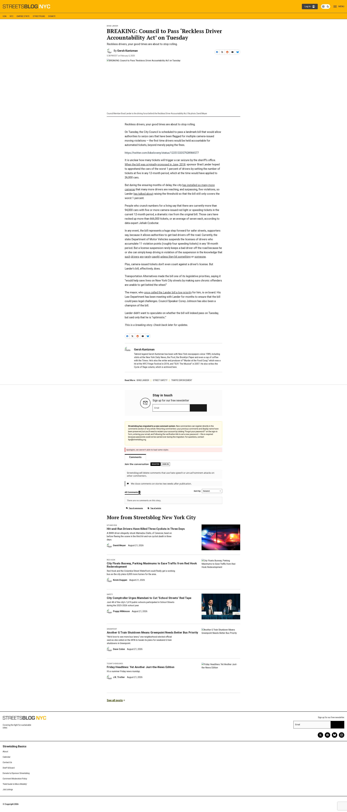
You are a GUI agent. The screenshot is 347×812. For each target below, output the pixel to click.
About (5, 751)
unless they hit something (175, 256)
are (142, 256)
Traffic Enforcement (181, 380)
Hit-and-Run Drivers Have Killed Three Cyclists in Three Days (146, 528)
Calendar (6, 757)
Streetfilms (39, 16)
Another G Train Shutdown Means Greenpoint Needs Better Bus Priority (152, 632)
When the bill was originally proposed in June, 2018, (155, 164)
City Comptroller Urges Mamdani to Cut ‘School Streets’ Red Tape (149, 598)
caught (156, 256)
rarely (147, 256)
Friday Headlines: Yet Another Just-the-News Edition (140, 667)
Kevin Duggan (120, 580)
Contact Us (7, 762)
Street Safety (160, 380)
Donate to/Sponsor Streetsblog (16, 773)
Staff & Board (9, 768)
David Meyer (119, 545)
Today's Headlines (115, 663)
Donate (52, 16)
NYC (11, 16)
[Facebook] (327, 735)
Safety (110, 594)
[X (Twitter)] (320, 735)
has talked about (143, 193)
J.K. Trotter (119, 677)
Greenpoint (112, 629)
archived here (170, 367)
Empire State (23, 16)
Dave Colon (119, 649)
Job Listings (8, 789)
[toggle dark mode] (325, 6)
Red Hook (111, 560)
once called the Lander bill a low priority (168, 292)
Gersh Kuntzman (127, 50)
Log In (308, 6)
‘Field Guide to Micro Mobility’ (15, 784)
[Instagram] (341, 735)
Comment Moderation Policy (15, 779)
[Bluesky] (334, 735)
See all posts (115, 700)
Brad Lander (112, 26)
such (127, 256)
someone (200, 256)
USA (5, 16)
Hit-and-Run (112, 525)
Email (156, 408)
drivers (135, 256)
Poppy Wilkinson (121, 611)
